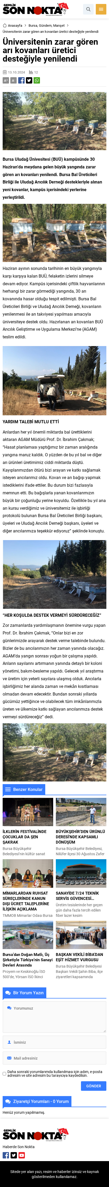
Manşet (59, 25)
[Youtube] (22, 1155)
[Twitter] (14, 1155)
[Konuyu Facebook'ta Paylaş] (21, 80)
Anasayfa (15, 25)
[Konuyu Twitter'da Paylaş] (29, 80)
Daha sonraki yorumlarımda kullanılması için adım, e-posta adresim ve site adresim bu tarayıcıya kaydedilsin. (54, 1073)
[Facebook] (6, 1155)
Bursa (33, 25)
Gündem (45, 25)
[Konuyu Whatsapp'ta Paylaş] (37, 80)
